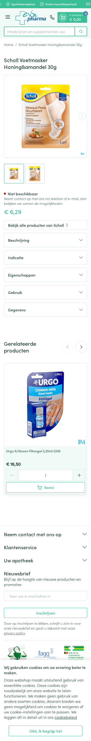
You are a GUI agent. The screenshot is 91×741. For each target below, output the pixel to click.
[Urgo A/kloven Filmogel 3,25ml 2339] (45, 405)
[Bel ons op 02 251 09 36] (52, 17)
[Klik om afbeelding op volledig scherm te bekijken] (45, 116)
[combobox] (39, 31)
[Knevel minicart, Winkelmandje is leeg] (62, 17)
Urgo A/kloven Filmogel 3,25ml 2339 (33, 450)
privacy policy (14, 633)
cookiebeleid (66, 717)
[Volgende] (82, 116)
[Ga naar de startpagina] (31, 17)
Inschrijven (45, 613)
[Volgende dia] (81, 347)
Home (8, 44)
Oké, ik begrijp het (45, 731)
